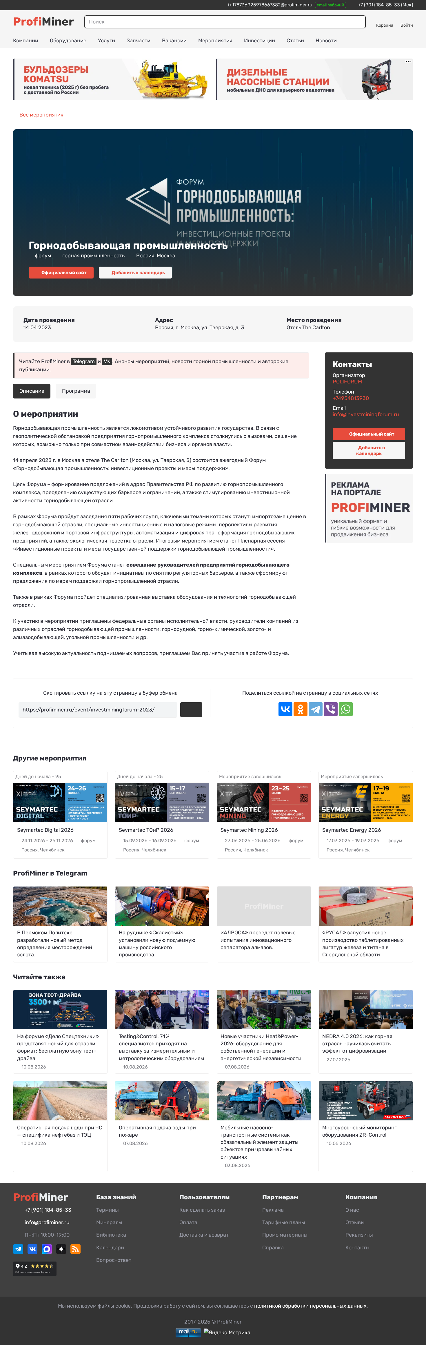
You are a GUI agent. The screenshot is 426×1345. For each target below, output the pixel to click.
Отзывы (355, 1222)
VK (107, 361)
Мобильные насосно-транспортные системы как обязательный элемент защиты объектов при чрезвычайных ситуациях (259, 1142)
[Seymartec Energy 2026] (366, 802)
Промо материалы (284, 1235)
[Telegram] (316, 709)
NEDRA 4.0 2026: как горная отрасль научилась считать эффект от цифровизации (357, 1043)
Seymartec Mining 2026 (249, 830)
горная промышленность (93, 255)
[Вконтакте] (33, 1252)
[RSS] (75, 1252)
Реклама (273, 1210)
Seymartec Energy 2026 (351, 830)
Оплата (188, 1222)
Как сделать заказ (202, 1210)
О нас (352, 1210)
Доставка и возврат (204, 1235)
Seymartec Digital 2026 (45, 830)
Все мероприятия (41, 115)
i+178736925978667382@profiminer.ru (270, 5)
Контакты (357, 1247)
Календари (110, 1247)
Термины (107, 1210)
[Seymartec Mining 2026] (264, 802)
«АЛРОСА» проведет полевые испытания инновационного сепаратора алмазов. (258, 939)
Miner (43, 21)
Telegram (84, 361)
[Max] (47, 1252)
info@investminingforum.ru (366, 414)
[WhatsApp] (346, 709)
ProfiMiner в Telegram (50, 873)
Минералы (109, 1222)
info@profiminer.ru (47, 1222)
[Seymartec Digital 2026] (60, 802)
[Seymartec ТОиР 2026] (162, 802)
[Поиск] (359, 22)
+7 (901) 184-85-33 (379, 5)
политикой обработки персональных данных (310, 1306)
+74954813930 (351, 398)
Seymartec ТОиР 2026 (146, 830)
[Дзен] (61, 1252)
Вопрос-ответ (113, 1260)
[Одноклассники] (300, 709)
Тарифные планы (283, 1222)
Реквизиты (359, 1235)
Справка (273, 1247)
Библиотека (111, 1235)
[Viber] (331, 709)
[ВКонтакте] (285, 709)
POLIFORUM (347, 381)
